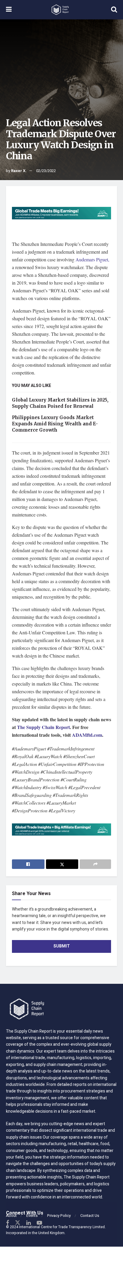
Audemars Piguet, (91, 259)
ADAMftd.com (87, 734)
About (11, 1215)
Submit (61, 946)
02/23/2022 (46, 171)
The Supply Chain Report (43, 727)
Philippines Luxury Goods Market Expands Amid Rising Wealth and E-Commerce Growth (55, 424)
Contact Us (89, 1215)
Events (32, 1215)
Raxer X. (19, 171)
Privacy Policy (59, 1215)
